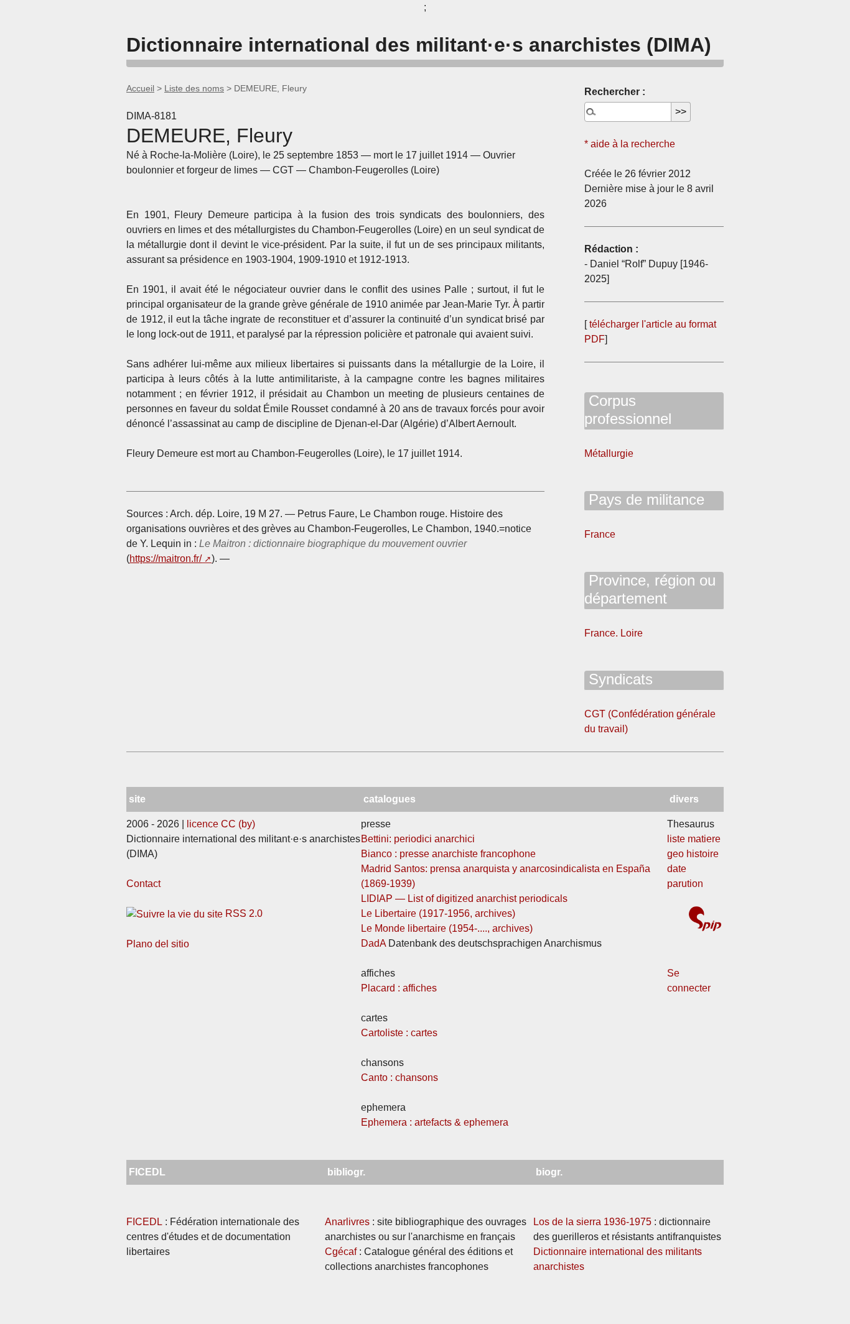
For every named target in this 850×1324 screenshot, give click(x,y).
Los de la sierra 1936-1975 (592, 1221)
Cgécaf (341, 1251)
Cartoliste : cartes (399, 1032)
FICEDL (144, 1221)
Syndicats (618, 679)
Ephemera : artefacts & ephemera (434, 1122)
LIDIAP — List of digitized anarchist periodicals (464, 898)
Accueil (140, 88)
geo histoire (693, 853)
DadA (373, 943)
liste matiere (694, 839)
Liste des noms (194, 88)
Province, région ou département (650, 589)
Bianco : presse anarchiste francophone (448, 853)
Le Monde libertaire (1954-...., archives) (447, 928)
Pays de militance (644, 499)
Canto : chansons (399, 1077)
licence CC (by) (221, 824)
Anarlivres (347, 1221)
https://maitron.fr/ (165, 558)
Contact (143, 883)
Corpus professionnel (627, 409)
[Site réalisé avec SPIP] (705, 920)
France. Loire (613, 633)
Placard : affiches (399, 988)
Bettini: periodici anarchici (418, 839)
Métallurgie (608, 453)
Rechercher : (614, 91)
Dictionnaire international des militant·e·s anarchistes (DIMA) (418, 45)
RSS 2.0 (243, 913)
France (599, 534)
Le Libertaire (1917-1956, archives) (438, 913)
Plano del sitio (157, 944)
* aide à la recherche (629, 144)
